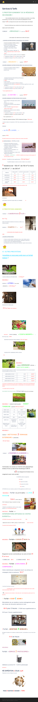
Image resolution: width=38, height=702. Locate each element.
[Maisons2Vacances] (3, 1)
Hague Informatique (9, 700)
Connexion (16, 700)
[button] (33, 1)
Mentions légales (18, 699)
